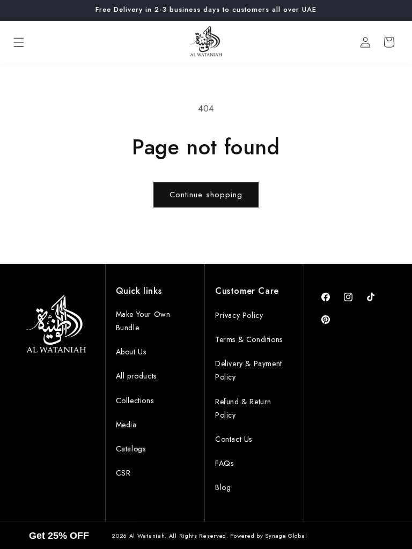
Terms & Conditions (249, 339)
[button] (19, 42)
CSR (123, 473)
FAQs (224, 463)
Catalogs (131, 448)
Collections (135, 400)
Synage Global (286, 535)
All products (136, 375)
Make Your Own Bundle (143, 321)
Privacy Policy (239, 315)
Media (126, 424)
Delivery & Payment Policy (248, 370)
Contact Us (233, 439)
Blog (223, 487)
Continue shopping (206, 195)
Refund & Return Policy (243, 408)
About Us (131, 351)
